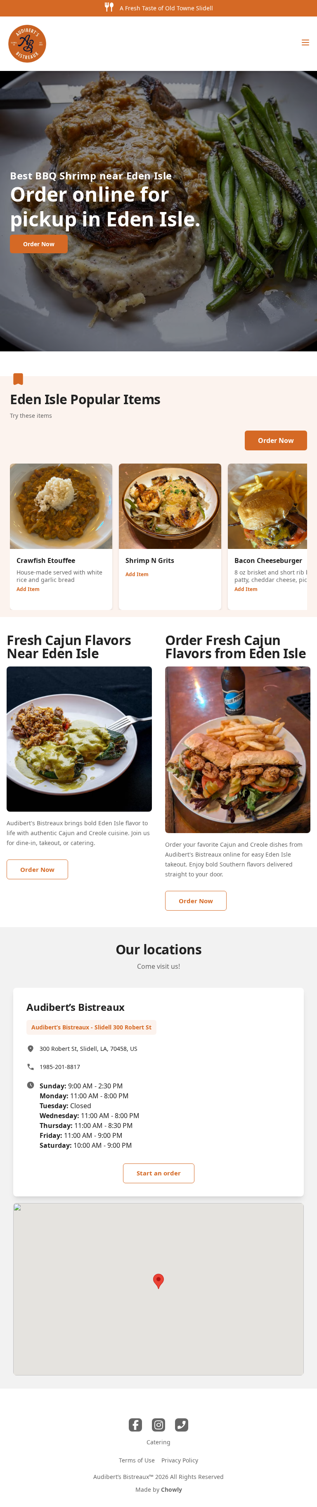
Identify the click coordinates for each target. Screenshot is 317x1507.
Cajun (67, 833)
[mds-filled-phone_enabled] (181, 1425)
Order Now (276, 440)
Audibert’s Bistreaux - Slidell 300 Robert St (91, 1027)
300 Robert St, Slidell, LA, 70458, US (88, 1049)
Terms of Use (137, 1460)
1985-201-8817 (60, 1067)
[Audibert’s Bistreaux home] (27, 43)
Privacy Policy (179, 1460)
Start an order (159, 1173)
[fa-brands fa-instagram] (158, 1425)
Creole (97, 833)
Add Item (28, 589)
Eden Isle (149, 175)
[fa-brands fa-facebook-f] (135, 1425)
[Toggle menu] (305, 42)
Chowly (171, 1489)
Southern (232, 864)
